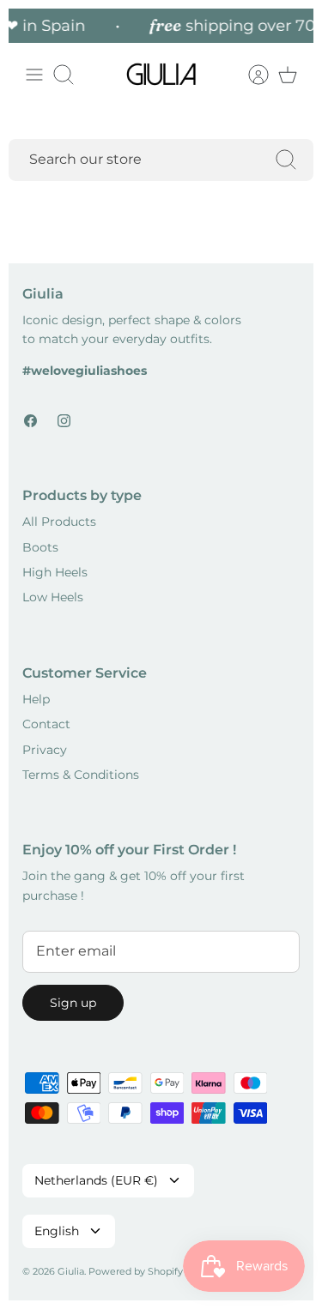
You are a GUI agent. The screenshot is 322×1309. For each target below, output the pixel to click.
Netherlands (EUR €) (96, 1180)
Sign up (73, 1002)
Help (36, 699)
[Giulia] (161, 74)
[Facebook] (30, 421)
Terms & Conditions (80, 774)
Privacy (44, 749)
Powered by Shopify (135, 1271)
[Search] (286, 159)
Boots (40, 547)
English (56, 1231)
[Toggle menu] (34, 75)
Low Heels (52, 597)
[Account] (250, 75)
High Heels (55, 572)
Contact (46, 724)
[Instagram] (64, 421)
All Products (59, 521)
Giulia (71, 1271)
